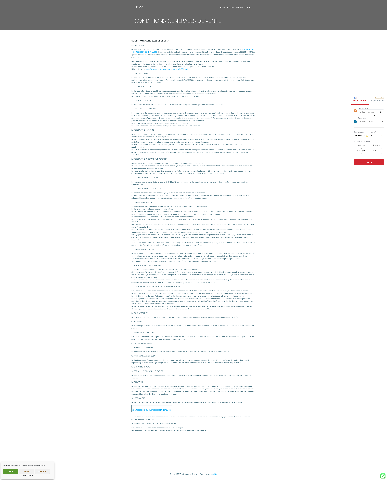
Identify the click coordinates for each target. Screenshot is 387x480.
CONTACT (248, 7)
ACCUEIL (222, 7)
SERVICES (239, 7)
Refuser (26, 471)
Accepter (11, 471)
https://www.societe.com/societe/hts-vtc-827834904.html (166, 69)
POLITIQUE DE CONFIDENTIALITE (27, 475)
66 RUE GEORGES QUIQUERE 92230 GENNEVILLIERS (151, 410)
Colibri (214, 474)
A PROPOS (230, 7)
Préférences (42, 471)
